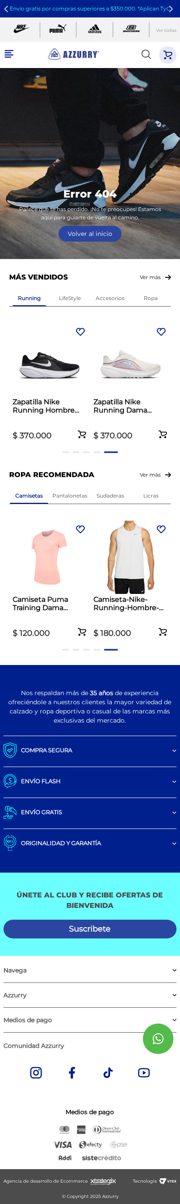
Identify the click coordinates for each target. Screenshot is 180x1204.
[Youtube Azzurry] (144, 1073)
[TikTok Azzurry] (108, 1073)
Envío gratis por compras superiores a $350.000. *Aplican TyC (90, 8)
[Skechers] (131, 30)
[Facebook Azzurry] (72, 1073)
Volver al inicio (90, 234)
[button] (82, 429)
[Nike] (21, 30)
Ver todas (166, 30)
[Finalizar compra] (168, 55)
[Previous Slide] (8, 9)
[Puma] (58, 30)
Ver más (150, 277)
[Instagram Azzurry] (36, 1073)
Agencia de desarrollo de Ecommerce (45, 1181)
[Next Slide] (172, 9)
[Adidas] (94, 30)
